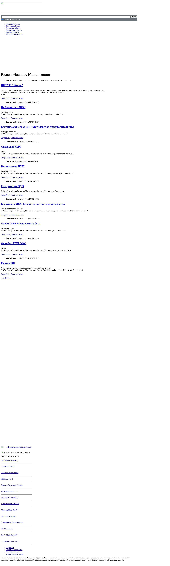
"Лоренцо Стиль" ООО (10, 541)
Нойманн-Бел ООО (13, 107)
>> (12, 278)
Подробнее (5, 98)
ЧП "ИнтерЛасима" (8, 516)
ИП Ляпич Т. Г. (7, 479)
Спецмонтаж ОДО (12, 186)
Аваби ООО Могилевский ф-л (20, 223)
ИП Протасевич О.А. (9, 491)
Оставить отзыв (17, 98)
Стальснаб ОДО (11, 146)
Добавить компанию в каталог (19, 447)
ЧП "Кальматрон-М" (9, 460)
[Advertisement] (50, 53)
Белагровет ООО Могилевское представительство (33, 203)
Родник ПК (8, 263)
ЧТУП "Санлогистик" (9, 473)
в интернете (16, 19)
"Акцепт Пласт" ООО (9, 498)
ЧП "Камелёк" (6, 529)
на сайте (6, 19)
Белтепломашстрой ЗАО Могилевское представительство (37, 126)
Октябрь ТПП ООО (13, 243)
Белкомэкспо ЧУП (12, 166)
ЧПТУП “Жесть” (12, 85)
